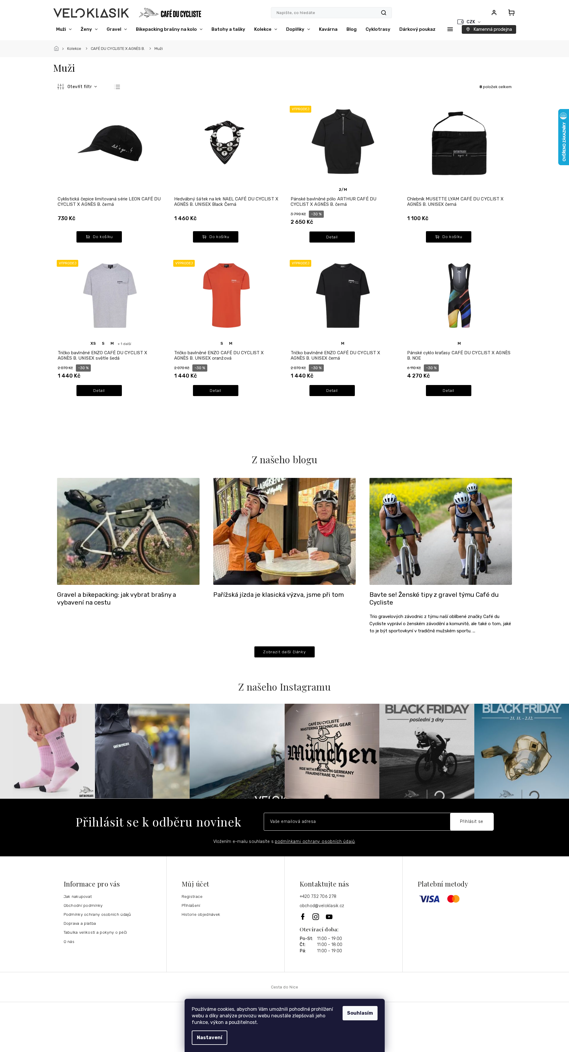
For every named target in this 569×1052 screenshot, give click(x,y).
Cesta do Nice (284, 986)
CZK (471, 21)
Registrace (192, 896)
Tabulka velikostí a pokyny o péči (95, 932)
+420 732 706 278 (318, 896)
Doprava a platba (80, 923)
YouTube (329, 916)
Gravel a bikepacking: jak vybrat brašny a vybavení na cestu (116, 598)
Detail (332, 236)
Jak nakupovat (78, 896)
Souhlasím (360, 1013)
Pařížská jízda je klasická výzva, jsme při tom (278, 594)
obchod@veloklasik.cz (322, 905)
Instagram (316, 916)
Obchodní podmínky (83, 905)
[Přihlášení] (494, 12)
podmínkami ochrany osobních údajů (315, 841)
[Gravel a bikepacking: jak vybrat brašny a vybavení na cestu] (128, 531)
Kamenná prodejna (492, 29)
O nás (69, 941)
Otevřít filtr (80, 86)
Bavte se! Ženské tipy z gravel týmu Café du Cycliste (434, 598)
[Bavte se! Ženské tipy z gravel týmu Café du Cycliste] (440, 531)
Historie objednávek (201, 914)
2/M (343, 189)
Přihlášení (191, 905)
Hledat (383, 12)
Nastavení (209, 1037)
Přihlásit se (471, 821)
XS (93, 343)
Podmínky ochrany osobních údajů (97, 914)
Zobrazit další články (284, 651)
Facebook (303, 916)
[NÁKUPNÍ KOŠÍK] (509, 12)
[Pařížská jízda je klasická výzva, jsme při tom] (284, 531)
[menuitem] (64, 29)
